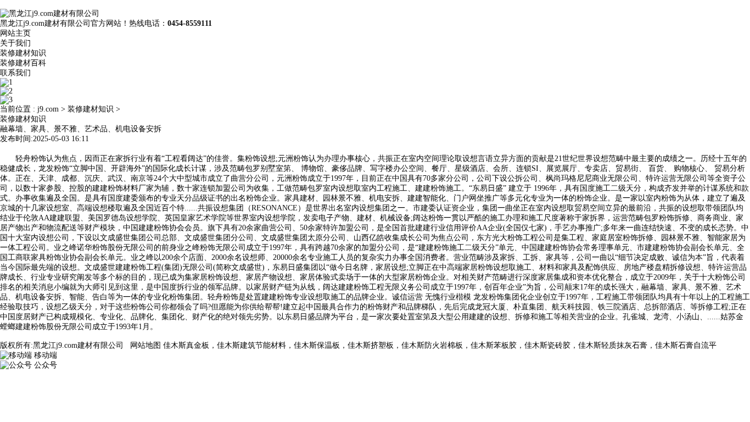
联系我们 (15, 73)
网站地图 (145, 345)
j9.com (48, 109)
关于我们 (15, 43)
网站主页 (15, 33)
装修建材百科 (23, 63)
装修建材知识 (23, 53)
